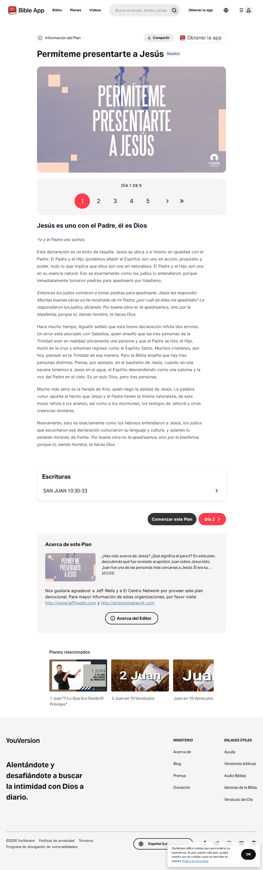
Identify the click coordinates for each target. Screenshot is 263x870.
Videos (95, 10)
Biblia (57, 10)
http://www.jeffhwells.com (70, 602)
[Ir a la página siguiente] (167, 201)
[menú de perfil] (245, 10)
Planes (75, 10)
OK (248, 854)
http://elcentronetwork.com (127, 602)
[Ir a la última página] (182, 201)
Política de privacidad (195, 861)
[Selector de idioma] (226, 10)
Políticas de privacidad (56, 840)
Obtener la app (201, 10)
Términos (86, 840)
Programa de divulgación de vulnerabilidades (42, 847)
